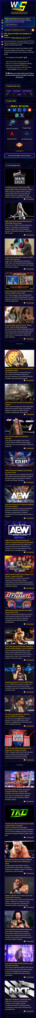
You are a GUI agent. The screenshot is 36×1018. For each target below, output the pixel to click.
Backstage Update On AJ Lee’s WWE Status (19, 682)
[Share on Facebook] (19, 109)
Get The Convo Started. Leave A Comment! (19, 155)
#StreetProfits (12, 61)
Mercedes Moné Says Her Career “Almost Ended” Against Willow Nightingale (18, 326)
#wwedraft (16, 91)
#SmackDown (10, 67)
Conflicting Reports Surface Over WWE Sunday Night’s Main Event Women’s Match (19, 188)
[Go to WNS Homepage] (19, 6)
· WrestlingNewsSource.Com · (19, 12)
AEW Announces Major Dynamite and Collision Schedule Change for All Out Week (19, 541)
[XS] (12, 30)
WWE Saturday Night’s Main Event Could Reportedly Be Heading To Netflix (18, 749)
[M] (16, 30)
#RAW (8, 57)
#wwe (9, 91)
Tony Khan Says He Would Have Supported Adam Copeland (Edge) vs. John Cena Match (19, 647)
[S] (14, 30)
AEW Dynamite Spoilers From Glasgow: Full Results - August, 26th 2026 (19, 575)
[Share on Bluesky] (14, 109)
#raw (19, 94)
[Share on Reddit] (29, 109)
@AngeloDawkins (22, 61)
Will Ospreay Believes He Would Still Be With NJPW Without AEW (19, 369)
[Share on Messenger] (24, 109)
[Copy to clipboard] (9, 109)
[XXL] (23, 30)
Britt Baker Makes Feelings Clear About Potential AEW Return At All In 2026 (17, 790)
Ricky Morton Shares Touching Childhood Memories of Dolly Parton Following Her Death (18, 861)
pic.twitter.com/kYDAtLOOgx (22, 67)
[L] (18, 30)
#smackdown (27, 91)
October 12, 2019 (22, 69)
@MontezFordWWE (12, 63)
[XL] (20, 30)
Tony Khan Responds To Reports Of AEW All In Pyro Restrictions (19, 505)
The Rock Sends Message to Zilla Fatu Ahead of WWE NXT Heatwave (17, 715)
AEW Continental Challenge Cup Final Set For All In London (18, 471)
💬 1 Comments (29, 303)
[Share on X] (22, 115)
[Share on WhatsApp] (17, 115)
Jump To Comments (12, 128)
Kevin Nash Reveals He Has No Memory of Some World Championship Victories (18, 930)
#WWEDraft (23, 65)
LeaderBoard (19, 151)
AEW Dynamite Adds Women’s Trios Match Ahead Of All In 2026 (18, 611)
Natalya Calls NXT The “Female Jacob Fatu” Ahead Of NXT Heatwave (19, 896)
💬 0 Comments (29, 199)
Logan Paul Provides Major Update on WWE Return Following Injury (19, 258)
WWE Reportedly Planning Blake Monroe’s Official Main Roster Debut (18, 222)
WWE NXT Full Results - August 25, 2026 (18, 999)
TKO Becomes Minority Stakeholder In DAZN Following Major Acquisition (19, 824)
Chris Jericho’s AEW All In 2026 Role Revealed (16, 437)
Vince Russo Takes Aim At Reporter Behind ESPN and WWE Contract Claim (19, 292)
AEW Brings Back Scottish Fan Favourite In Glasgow (19, 403)
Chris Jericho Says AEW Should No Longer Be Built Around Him (19, 964)
